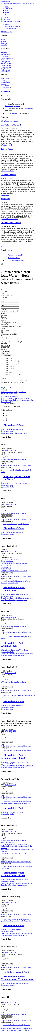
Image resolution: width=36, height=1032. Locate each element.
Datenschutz (18, 1028)
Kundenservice (28, 108)
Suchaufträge (5, 60)
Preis (32, 400)
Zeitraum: (4, 309)
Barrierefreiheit (27, 1028)
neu (12, 388)
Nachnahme (11, 371)
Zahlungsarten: (5, 351)
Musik (7, 12)
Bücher (7, 7)
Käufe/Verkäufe (6, 54)
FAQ (22, 1030)
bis (11, 311)
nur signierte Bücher (9, 323)
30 (6, 417)
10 (5, 413)
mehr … (3, 246)
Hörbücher (8, 9)
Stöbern (3, 41)
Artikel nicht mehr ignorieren (10, 465)
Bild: (2, 332)
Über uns (11, 1028)
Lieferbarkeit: (5, 340)
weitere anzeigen (6, 355)
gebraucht (6, 388)
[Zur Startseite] (5, 2)
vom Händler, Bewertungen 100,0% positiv (17, 750)
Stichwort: (4, 298)
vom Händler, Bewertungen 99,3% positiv (17, 972)
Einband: (3, 317)
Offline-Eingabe (6, 87)
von (2, 311)
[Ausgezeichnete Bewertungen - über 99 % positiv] (17, 3)
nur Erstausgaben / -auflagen (12, 326)
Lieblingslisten (5, 62)
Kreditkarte (10, 367)
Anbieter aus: (5, 347)
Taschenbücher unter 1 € (15, 255)
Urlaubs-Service (6, 67)
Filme (6, 10)
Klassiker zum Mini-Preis (16, 260)
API (19, 1030)
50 (6, 421)
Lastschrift (10, 369)
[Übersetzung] (5, 19)
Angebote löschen (6, 69)
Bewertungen (5, 56)
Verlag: (3, 301)
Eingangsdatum (25, 400)
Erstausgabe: (5, 324)
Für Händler (4, 86)
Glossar (3, 84)
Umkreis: (4, 378)
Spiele (7, 14)
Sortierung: (4, 400)
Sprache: (3, 313)
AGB (8, 1030)
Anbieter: (4, 344)
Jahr (18, 400)
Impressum (4, 1028)
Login (6, 32)
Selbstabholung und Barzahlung (17, 375)
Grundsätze (14, 1030)
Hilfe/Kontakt (5, 78)
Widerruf (3, 1030)
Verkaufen (4, 45)
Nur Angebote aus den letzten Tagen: (12, 382)
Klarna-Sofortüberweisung (15, 365)
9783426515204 (10, 450)
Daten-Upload (5, 71)
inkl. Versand (23, 338)
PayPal (5, 353)
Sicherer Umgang (13, 113)
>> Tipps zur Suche (20, 392)
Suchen (3, 39)
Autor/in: (12, 26)
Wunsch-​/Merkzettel (7, 58)
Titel (14, 400)
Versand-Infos (5, 82)
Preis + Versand (6, 402)
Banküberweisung (13, 361)
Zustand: (3, 328)
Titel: (13, 28)
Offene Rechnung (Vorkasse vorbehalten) (20, 363)
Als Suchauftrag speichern (9, 393)
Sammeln (4, 43)
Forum (3, 80)
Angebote (4, 53)
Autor (10, 400)
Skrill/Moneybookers (13, 373)
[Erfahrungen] (11, 21)
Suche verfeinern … (7, 392)
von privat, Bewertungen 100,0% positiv (16, 524)
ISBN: (3, 305)
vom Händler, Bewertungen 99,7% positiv (17, 1025)
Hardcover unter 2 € (14, 258)
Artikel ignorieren (25, 465)
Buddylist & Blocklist (7, 63)
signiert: (3, 321)
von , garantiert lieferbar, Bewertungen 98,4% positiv (16, 802)
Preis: (2, 336)
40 (6, 419)
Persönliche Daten (6, 65)
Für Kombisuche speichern (9, 396)
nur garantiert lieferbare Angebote (13, 342)
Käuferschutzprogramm (12, 106)
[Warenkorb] (5, 17)
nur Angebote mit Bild (10, 334)
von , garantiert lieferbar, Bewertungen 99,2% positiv (15, 582)
